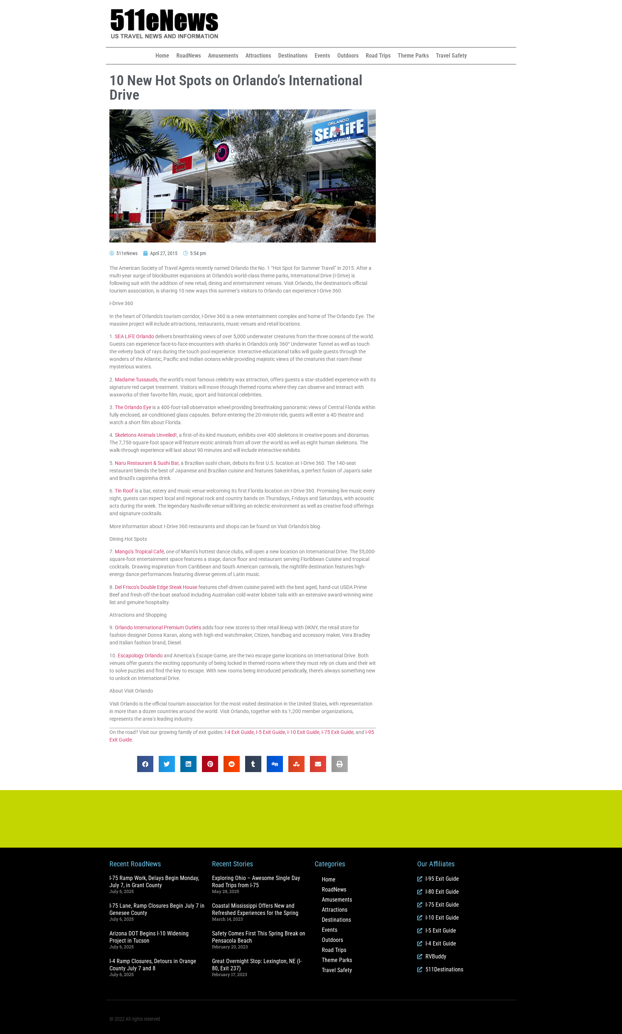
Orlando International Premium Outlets (158, 627)
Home (162, 55)
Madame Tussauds (136, 379)
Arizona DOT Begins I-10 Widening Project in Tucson (149, 937)
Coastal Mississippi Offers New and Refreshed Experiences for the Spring (255, 909)
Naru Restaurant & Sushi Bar (147, 463)
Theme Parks (413, 55)
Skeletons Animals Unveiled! (146, 435)
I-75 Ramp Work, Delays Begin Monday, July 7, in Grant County (154, 881)
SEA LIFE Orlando (134, 336)
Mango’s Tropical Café (139, 551)
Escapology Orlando (140, 655)
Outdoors (348, 55)
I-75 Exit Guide (337, 732)
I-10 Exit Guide (303, 732)
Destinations (292, 55)
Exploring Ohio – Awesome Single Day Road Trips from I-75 (256, 881)
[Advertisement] (379, 24)
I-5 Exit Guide (270, 732)
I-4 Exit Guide (239, 732)
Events (322, 55)
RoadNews (188, 55)
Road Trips (378, 55)
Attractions (258, 55)
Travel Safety (451, 55)
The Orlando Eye (133, 407)
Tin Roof (124, 491)
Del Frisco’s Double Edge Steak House (156, 587)
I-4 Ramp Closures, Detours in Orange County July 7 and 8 (152, 964)
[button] (145, 764)
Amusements (223, 55)
